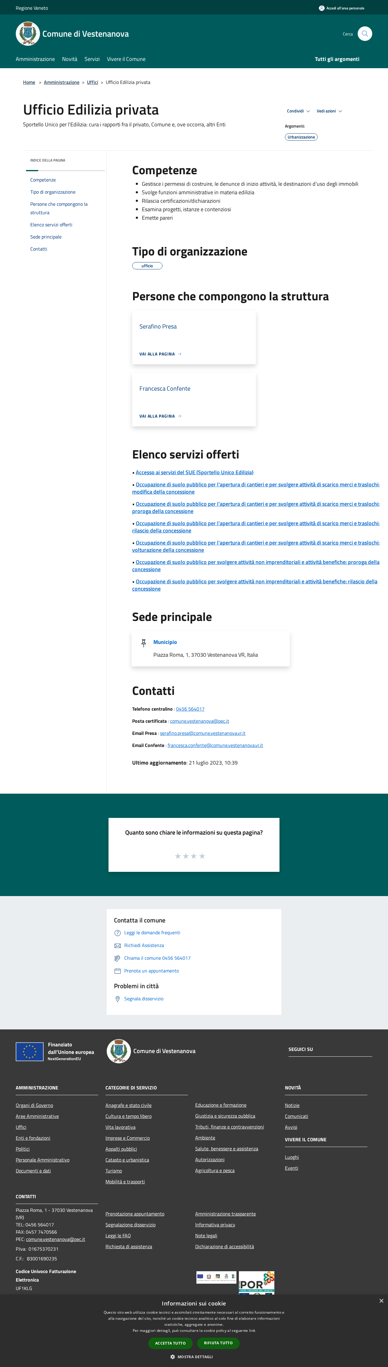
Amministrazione (61, 82)
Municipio (165, 642)
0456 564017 (190, 708)
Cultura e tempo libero (128, 1116)
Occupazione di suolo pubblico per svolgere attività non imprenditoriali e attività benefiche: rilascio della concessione (254, 585)
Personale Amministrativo (42, 1159)
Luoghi (292, 1157)
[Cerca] (365, 33)
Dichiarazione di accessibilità (224, 1246)
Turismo (113, 1170)
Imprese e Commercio (127, 1138)
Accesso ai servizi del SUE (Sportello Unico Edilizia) (194, 472)
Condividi (296, 111)
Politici (23, 1148)
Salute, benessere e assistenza (226, 1148)
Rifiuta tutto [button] (218, 1342)
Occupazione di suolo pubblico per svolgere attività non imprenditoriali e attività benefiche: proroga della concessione (256, 565)
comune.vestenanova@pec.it (199, 721)
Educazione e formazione (220, 1105)
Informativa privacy (215, 1224)
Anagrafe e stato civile (128, 1105)
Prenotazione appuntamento (134, 1213)
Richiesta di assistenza (128, 1246)
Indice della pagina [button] (47, 160)
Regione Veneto (32, 8)
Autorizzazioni (210, 1159)
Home (29, 82)
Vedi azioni (327, 111)
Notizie (292, 1105)
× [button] (381, 1301)
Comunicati (296, 1116)
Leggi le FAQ (118, 1235)
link (252, 1330)
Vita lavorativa (120, 1127)
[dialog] (194, 1331)
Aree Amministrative (37, 1116)
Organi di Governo (34, 1105)
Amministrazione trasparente (225, 1213)
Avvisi (291, 1127)
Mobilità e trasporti (125, 1181)
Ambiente (205, 1137)
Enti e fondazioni (33, 1138)
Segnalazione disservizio (130, 1224)
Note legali (206, 1235)
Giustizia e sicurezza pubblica (225, 1115)
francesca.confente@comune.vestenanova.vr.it (215, 745)
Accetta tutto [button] (170, 1343)
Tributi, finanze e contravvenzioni (229, 1126)
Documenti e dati (33, 1170)
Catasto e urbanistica (127, 1159)
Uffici (92, 82)
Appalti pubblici (121, 1148)
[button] (194, 1357)
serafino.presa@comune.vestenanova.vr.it (203, 733)
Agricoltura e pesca (215, 1170)
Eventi (291, 1168)
